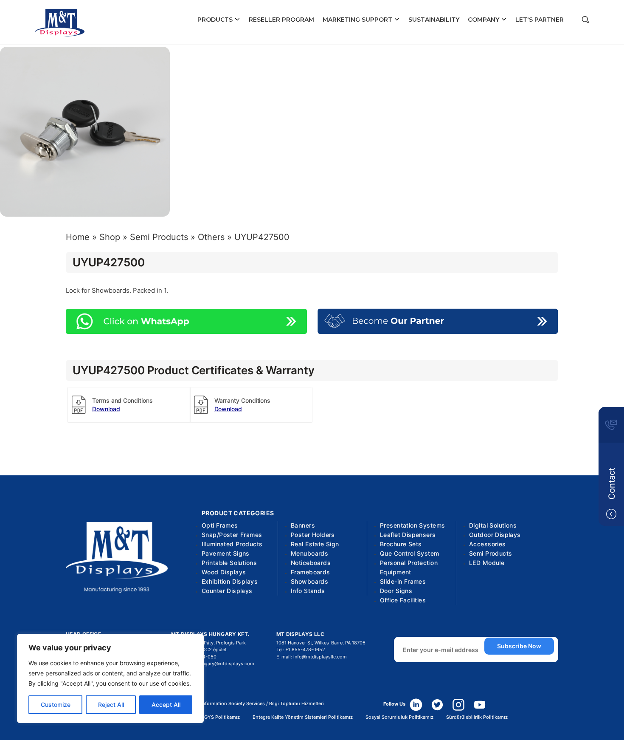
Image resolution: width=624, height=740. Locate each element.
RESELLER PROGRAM (281, 19)
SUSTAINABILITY (433, 19)
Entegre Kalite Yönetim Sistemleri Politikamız (303, 717)
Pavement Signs (226, 553)
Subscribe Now (519, 646)
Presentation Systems (412, 525)
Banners (303, 525)
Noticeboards (311, 562)
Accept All (166, 704)
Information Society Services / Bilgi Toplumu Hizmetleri (262, 703)
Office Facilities (403, 600)
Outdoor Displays (495, 534)
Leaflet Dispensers (408, 534)
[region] (110, 678)
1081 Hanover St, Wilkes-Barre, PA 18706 (320, 643)
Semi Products (159, 237)
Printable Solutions (229, 562)
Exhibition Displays (230, 581)
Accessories (487, 544)
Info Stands (308, 590)
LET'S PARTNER (539, 19)
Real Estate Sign (315, 544)
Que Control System (409, 553)
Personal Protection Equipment (409, 567)
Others (211, 237)
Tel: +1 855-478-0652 (300, 649)
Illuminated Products (232, 544)
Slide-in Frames (403, 581)
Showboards (309, 581)
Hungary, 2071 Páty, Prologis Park (208, 643)
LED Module (486, 562)
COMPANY (484, 19)
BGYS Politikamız (220, 717)
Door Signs (396, 590)
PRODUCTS (215, 19)
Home (78, 237)
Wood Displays (224, 572)
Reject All (111, 704)
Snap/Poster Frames (232, 534)
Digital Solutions (493, 525)
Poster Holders (313, 534)
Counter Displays (227, 590)
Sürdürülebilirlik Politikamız (477, 717)
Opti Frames (220, 525)
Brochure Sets (401, 544)
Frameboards (310, 572)
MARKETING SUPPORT (358, 19)
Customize (55, 704)
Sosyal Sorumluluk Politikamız (399, 717)
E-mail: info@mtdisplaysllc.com (311, 657)
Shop (109, 237)
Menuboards (309, 553)
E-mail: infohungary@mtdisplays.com (212, 664)
